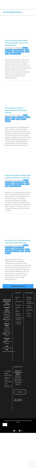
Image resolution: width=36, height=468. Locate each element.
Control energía (9, 247)
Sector (7, 53)
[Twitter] (7, 357)
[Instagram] (6, 360)
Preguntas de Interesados (12, 251)
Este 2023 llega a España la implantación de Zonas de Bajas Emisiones (15, 110)
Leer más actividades (18, 286)
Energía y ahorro (19, 247)
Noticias (27, 51)
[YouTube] (10, 357)
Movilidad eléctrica (18, 51)
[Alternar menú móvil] (32, 3)
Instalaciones (8, 51)
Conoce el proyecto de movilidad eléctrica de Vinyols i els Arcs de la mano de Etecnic (16, 43)
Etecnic (27, 49)
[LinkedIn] (5, 357)
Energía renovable (18, 49)
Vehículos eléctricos (15, 53)
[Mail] (3, 357)
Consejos (25, 245)
